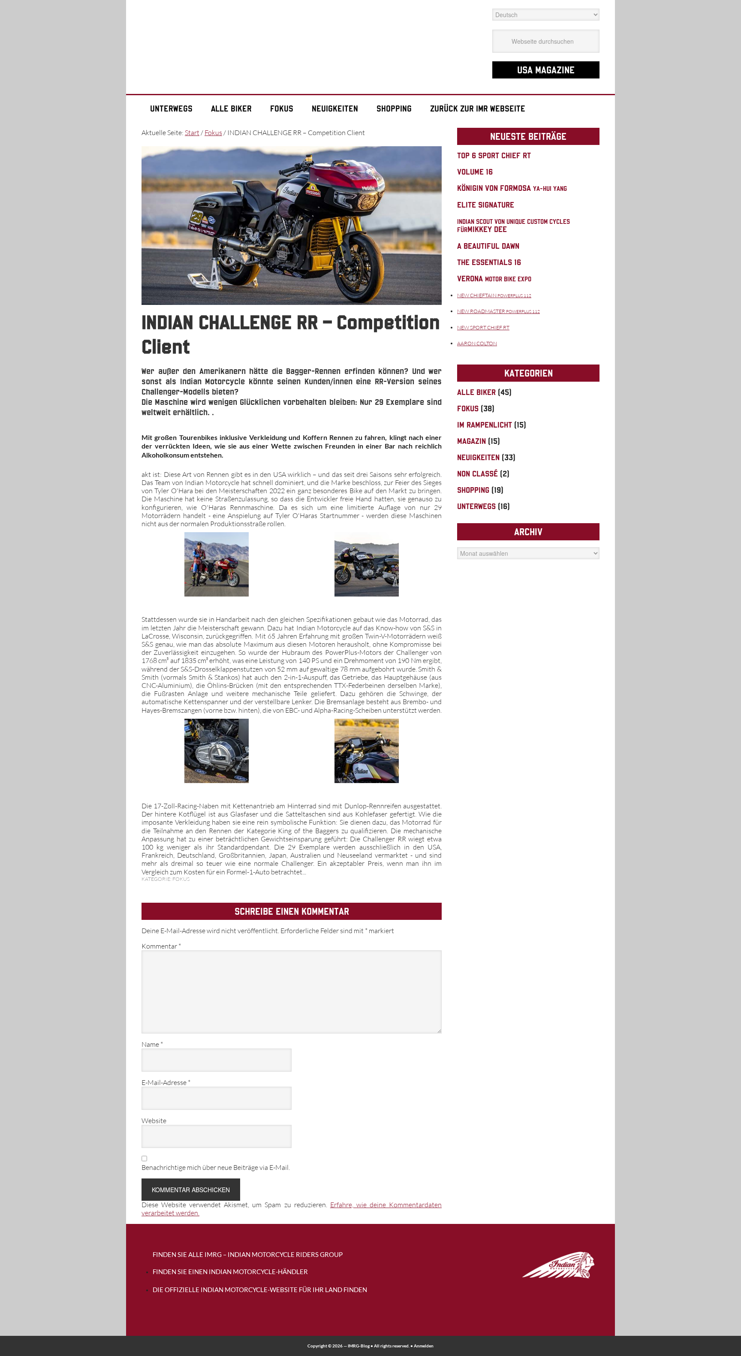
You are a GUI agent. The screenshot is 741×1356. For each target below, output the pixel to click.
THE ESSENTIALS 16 (489, 262)
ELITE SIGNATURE (485, 204)
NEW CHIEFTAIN (494, 295)
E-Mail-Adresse (166, 1083)
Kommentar (161, 946)
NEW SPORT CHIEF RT (483, 327)
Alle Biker (476, 392)
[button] (217, 565)
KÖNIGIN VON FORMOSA (512, 188)
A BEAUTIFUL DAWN (488, 245)
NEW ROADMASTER (498, 311)
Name (152, 1044)
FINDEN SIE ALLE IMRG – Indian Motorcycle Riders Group (248, 1254)
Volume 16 (475, 171)
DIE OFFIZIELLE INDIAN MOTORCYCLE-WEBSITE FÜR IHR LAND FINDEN (260, 1289)
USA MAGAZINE (546, 69)
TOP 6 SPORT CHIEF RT (494, 155)
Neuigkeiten (478, 457)
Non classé (477, 473)
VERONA (494, 278)
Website (154, 1121)
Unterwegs (476, 506)
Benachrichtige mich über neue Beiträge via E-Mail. (216, 1167)
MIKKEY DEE (513, 226)
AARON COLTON (477, 343)
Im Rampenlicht (484, 424)
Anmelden (424, 1346)
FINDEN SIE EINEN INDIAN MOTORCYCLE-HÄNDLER (230, 1271)
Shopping (473, 489)
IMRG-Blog (359, 1346)
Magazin (471, 441)
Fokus (181, 879)
